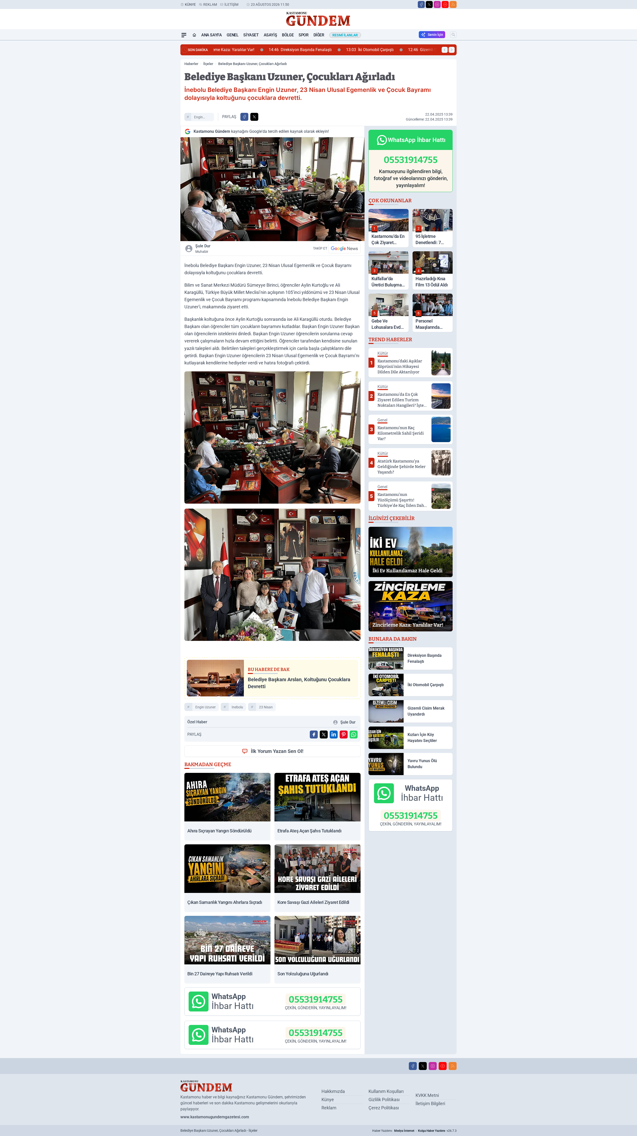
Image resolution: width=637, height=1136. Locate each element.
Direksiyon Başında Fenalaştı (248, 49)
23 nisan (266, 707)
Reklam (210, 4)
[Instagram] (437, 4)
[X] (429, 4)
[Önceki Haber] (445, 50)
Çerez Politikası (384, 1107)
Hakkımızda (333, 1091)
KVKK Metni (427, 1095)
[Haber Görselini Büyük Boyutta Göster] (272, 189)
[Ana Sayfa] (194, 35)
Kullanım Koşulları (386, 1091)
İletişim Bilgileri (430, 1103)
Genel (232, 35)
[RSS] (453, 4)
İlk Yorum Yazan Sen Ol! (277, 751)
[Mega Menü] (183, 35)
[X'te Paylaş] (254, 117)
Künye (190, 4)
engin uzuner (199, 118)
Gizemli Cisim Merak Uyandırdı (390, 49)
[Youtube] (445, 4)
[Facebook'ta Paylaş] (244, 117)
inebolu (237, 707)
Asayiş (270, 35)
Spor (303, 35)
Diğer (319, 35)
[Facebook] (421, 4)
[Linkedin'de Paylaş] (334, 734)
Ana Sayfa (211, 35)
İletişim (231, 4)
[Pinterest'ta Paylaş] (344, 734)
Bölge (288, 35)
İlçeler (208, 64)
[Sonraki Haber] (452, 50)
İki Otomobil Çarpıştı (318, 49)
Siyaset (251, 35)
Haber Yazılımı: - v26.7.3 (414, 1131)
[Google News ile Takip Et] (344, 248)
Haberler (191, 64)
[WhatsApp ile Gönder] (354, 734)
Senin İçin (435, 35)
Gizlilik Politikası (384, 1099)
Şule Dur (203, 249)
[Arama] (453, 34)
